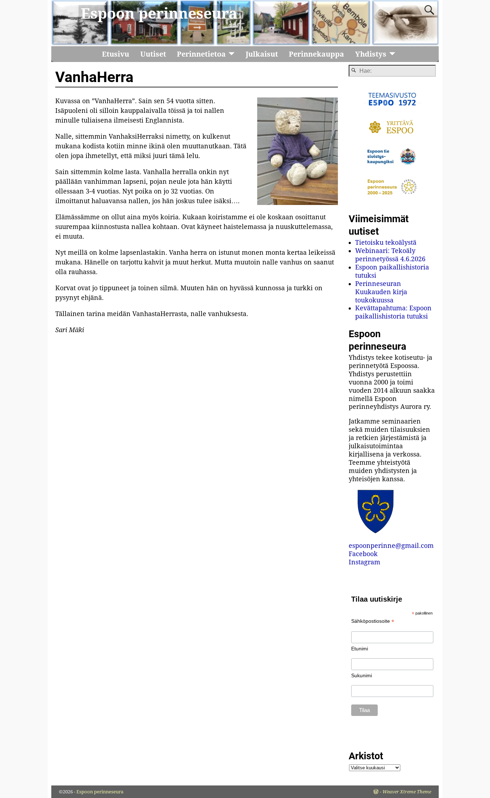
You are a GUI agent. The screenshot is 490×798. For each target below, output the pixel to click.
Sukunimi (361, 675)
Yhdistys (370, 54)
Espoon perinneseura (159, 13)
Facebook (363, 554)
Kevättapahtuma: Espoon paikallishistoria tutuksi (393, 312)
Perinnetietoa (201, 54)
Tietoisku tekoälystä (385, 242)
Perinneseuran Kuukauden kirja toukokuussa (381, 292)
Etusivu (115, 54)
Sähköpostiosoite (372, 621)
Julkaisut (262, 54)
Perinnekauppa (316, 54)
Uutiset (153, 54)
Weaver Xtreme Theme (406, 791)
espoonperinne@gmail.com (391, 545)
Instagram (364, 562)
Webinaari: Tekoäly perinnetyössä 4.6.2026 (390, 255)
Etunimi (359, 648)
